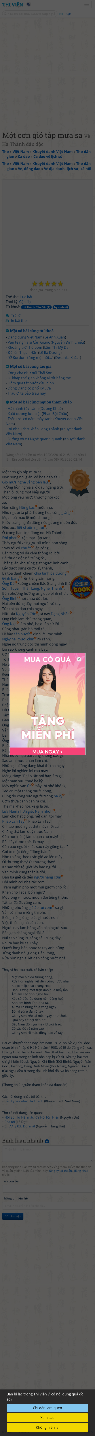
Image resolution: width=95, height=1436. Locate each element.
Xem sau (47, 1417)
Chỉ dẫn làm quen (47, 1407)
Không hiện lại (47, 1427)
